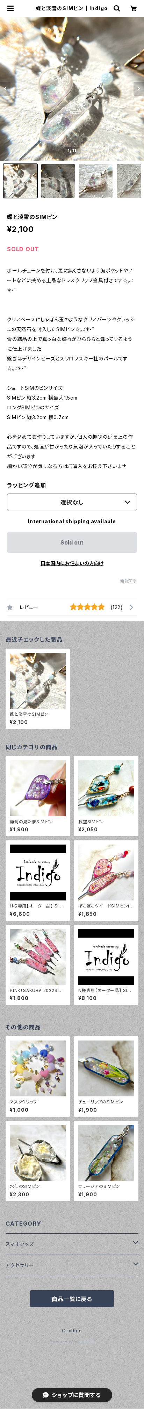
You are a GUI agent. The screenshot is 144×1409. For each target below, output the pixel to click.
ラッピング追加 (26, 485)
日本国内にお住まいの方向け (72, 563)
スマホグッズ (20, 1244)
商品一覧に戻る (72, 1298)
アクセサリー (20, 1265)
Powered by (64, 1341)
